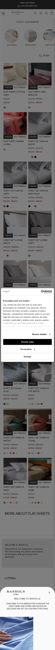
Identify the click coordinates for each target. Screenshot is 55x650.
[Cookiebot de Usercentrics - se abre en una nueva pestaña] (41, 291)
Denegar (27, 356)
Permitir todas (27, 342)
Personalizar (26, 349)
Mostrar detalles (39, 334)
